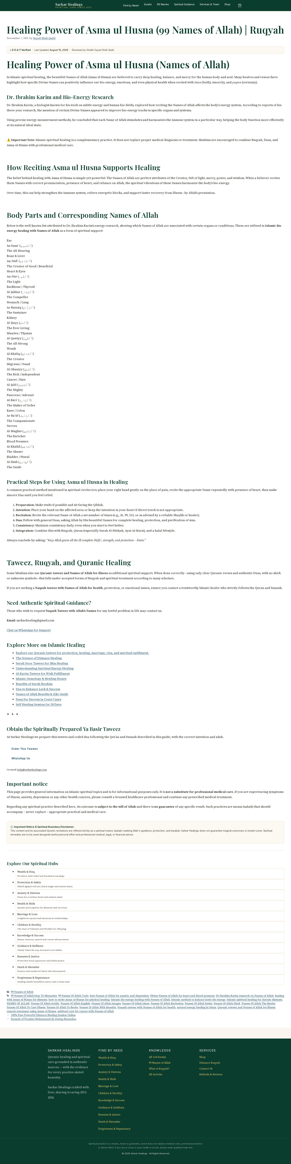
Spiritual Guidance (184, 4)
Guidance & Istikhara (111, 1107)
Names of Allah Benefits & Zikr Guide (42, 694)
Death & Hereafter (109, 1121)
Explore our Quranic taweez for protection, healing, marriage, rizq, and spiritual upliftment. (82, 653)
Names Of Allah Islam (135, 1003)
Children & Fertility (110, 1093)
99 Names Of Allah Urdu (73, 995)
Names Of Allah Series (198, 1003)
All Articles (155, 1074)
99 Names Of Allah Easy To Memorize (34, 995)
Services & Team (209, 4)
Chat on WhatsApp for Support (29, 630)
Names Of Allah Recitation (167, 1003)
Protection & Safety (110, 1064)
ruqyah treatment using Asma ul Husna (31, 1011)
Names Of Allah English (75, 1003)
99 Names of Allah (22, 992)
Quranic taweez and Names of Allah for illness (246, 1007)
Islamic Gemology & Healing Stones (41, 678)
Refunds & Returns (210, 1074)
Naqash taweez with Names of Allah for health (146, 1007)
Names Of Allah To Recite (62, 1007)
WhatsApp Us (20, 758)
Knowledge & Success (111, 1100)
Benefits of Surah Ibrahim (34, 684)
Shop (227, 4)
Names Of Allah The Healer (258, 1003)
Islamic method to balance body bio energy (198, 999)
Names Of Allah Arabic (45, 1003)
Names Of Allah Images (106, 1003)
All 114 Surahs (157, 1057)
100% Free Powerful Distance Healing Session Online (43, 1015)
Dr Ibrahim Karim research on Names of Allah (244, 995)
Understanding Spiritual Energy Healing (45, 668)
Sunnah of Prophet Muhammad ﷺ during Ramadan (43, 1019)
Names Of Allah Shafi (227, 1003)
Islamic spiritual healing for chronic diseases (254, 999)
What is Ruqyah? (159, 1068)
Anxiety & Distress (109, 1072)
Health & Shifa (107, 1079)
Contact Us (206, 1068)
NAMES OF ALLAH (18, 1003)
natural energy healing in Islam (196, 1007)
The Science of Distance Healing (39, 658)
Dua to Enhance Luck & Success (38, 689)
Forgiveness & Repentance (114, 1128)
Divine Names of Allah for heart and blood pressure (182, 995)
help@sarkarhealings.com (32, 769)
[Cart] (239, 5)
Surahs (148, 4)
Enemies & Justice (109, 1114)
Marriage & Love (108, 1086)
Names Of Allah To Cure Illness (26, 1007)
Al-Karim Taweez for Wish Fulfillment (43, 673)
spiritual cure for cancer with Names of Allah (86, 1011)
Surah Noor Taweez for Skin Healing (42, 663)
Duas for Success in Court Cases (38, 699)
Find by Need (131, 5)
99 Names (163, 4)
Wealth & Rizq (107, 1057)
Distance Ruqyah (209, 1062)
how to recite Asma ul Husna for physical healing (79, 999)
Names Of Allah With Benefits (97, 1007)
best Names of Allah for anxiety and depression (119, 995)
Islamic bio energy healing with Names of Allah (140, 999)
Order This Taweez (24, 748)
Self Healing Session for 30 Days (38, 704)
